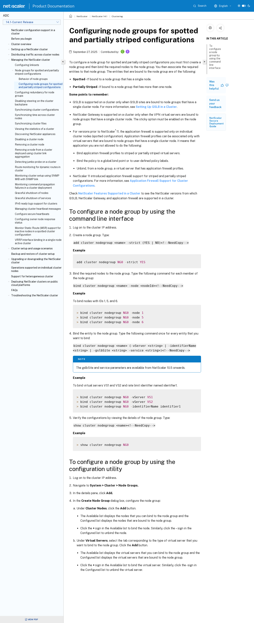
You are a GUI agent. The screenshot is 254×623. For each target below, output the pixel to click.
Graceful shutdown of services (33, 198)
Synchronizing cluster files (30, 123)
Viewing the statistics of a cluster (34, 128)
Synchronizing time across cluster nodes (35, 116)
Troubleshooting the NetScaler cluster (34, 295)
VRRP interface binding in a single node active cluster (38, 241)
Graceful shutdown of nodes (31, 192)
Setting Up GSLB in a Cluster (156, 107)
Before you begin (21, 38)
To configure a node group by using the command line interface (215, 56)
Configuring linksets (27, 65)
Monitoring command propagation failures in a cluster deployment (35, 186)
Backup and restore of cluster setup (33, 253)
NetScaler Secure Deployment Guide (216, 122)
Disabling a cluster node (29, 139)
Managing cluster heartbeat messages (38, 208)
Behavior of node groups (33, 78)
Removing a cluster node (29, 144)
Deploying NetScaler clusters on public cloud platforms (34, 283)
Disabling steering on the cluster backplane (34, 102)
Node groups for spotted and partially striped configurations (37, 72)
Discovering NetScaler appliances (35, 134)
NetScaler (82, 16)
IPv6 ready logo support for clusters (36, 203)
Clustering (117, 16)
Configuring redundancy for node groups (34, 94)
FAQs (14, 290)
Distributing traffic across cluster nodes (35, 54)
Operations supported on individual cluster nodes (36, 269)
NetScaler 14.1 (99, 16)
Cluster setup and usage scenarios (32, 248)
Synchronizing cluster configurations (37, 109)
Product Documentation (53, 6)
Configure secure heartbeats (32, 214)
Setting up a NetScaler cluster (29, 49)
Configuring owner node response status (35, 221)
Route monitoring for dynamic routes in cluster (37, 169)
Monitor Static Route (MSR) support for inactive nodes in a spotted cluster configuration (38, 231)
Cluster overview (21, 44)
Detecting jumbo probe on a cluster (35, 161)
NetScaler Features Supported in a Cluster (109, 193)
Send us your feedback (215, 104)
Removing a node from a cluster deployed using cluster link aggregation (33, 153)
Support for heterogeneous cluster (32, 276)
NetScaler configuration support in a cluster (33, 32)
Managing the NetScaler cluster (30, 59)
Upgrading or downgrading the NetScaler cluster (36, 261)
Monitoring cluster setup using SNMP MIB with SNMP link (37, 177)
